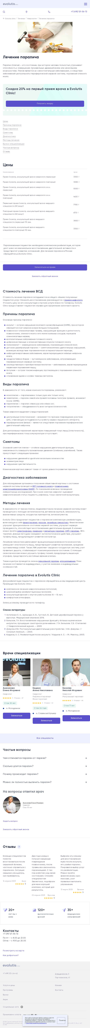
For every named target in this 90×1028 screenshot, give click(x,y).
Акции (5, 999)
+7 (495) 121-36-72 (79, 12)
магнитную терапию (54, 531)
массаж (42, 523)
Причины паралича (12, 125)
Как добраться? (11, 955)
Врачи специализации (13, 144)
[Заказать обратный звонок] (49, 12)
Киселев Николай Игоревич (72, 689)
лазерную (37, 531)
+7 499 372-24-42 (10, 973)
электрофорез (24, 531)
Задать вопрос (10, 821)
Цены (5, 121)
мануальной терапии (48, 561)
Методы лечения (11, 140)
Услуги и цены (9, 985)
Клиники (58, 985)
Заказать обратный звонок (45, 276)
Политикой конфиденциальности (36, 1023)
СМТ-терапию (72, 531)
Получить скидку (45, 104)
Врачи (5, 995)
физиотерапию (30, 523)
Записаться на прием (45, 267)
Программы (8, 990)
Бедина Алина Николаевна (43, 689)
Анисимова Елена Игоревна (11, 689)
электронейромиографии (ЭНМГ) (19, 489)
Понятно (62, 1020)
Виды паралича (10, 129)
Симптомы (8, 133)
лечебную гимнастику (57, 523)
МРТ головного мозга (42, 486)
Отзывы (6, 152)
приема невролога (73, 300)
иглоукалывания (67, 561)
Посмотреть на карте (13, 951)
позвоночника (61, 486)
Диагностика (9, 136)
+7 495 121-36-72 (10, 934)
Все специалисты (45, 738)
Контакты (59, 990)
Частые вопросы (11, 148)
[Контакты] (26, 12)
